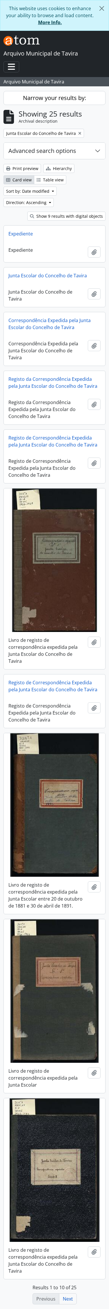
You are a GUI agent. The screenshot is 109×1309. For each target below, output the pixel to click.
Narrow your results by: (54, 98)
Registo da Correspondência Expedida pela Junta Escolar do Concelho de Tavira (52, 382)
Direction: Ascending (27, 202)
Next (68, 1299)
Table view (53, 180)
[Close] (102, 8)
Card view (21, 180)
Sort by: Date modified (28, 191)
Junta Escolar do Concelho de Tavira (47, 275)
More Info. (50, 22)
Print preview (24, 168)
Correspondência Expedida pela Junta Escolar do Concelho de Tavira (49, 324)
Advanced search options (42, 151)
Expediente (20, 234)
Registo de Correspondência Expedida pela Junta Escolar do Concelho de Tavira (52, 441)
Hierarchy (62, 168)
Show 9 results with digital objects (69, 216)
